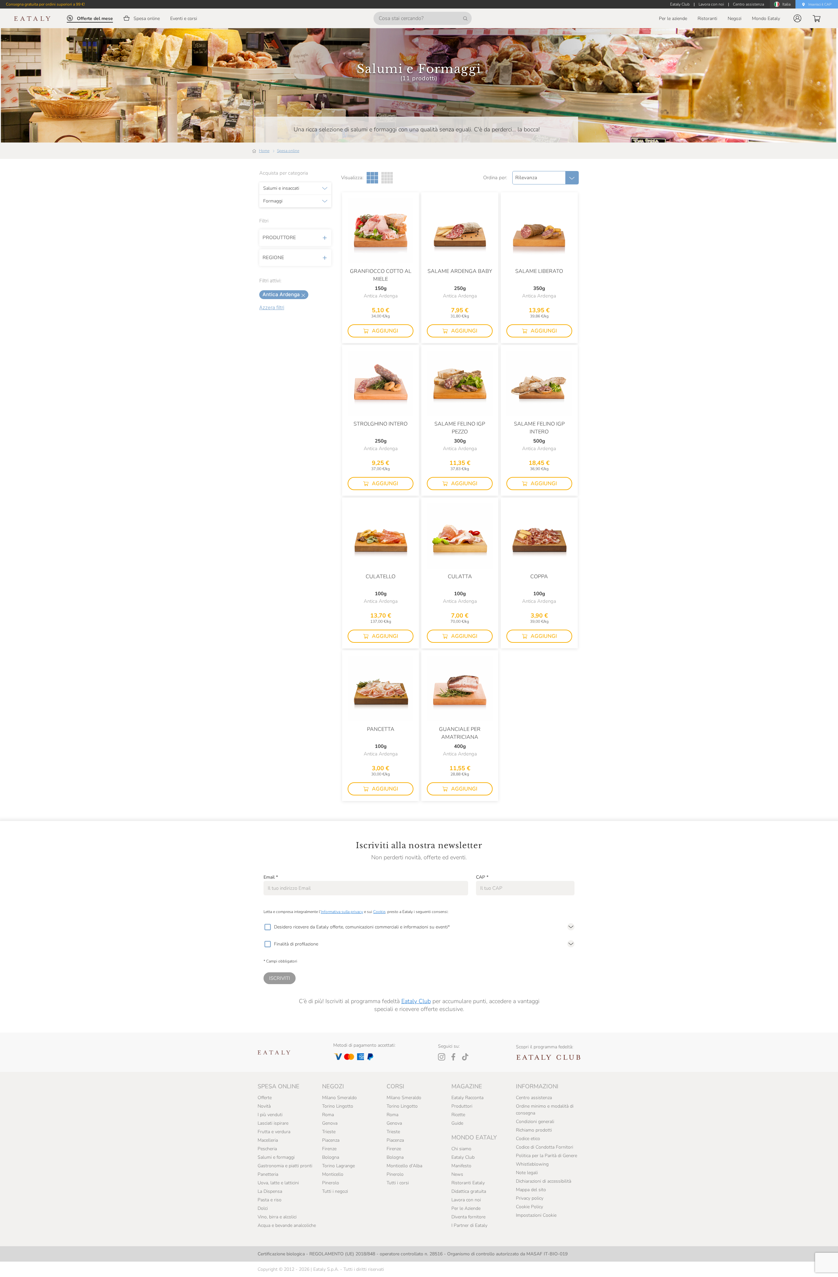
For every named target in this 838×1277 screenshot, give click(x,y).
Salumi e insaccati (281, 188)
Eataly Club (416, 1001)
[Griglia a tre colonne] (372, 177)
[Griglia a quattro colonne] (387, 177)
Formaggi (272, 201)
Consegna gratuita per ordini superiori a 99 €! (45, 4)
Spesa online (288, 150)
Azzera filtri (271, 307)
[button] (797, 18)
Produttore (279, 237)
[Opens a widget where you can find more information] (29, 1265)
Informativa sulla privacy (342, 911)
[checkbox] (267, 927)
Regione (273, 257)
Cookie (379, 911)
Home (264, 150)
